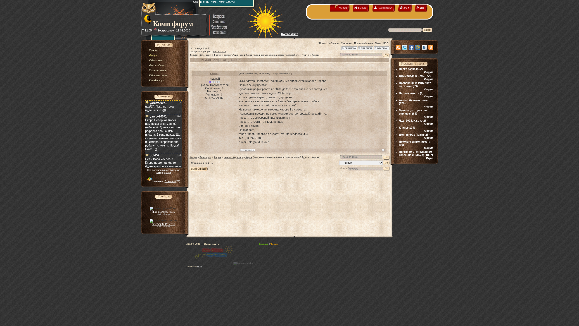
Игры (429, 158)
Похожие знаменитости (414, 141)
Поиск (378, 43)
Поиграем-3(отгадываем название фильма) (415, 153)
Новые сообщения (329, 43)
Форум (193, 55)
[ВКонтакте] (424, 47)
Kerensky (214, 73)
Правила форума (363, 43)
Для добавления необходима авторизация (163, 171)
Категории (205, 55)
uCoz (199, 266)
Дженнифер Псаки (411, 134)
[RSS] (398, 47)
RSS (385, 43)
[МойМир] (417, 47)
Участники (346, 43)
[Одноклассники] (430, 47)
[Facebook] (411, 47)
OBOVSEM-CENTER (163, 224)
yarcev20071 (219, 51)
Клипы (403, 127)
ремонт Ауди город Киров (238, 55)
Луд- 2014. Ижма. (410, 120)
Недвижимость (409, 93)
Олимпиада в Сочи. (412, 76)
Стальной (170, 181)
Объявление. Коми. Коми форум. (214, 1)
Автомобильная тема (413, 100)
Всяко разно (407, 69)
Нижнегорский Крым (163, 212)
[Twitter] (404, 47)
